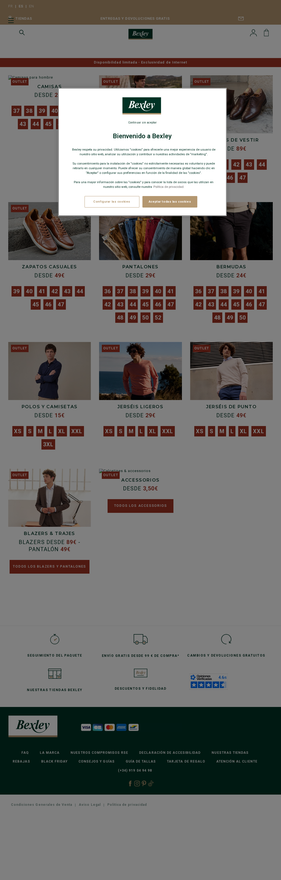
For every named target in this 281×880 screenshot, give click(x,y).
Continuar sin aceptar (142, 122)
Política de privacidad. (168, 187)
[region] (142, 152)
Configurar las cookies (111, 201)
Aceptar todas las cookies (170, 201)
